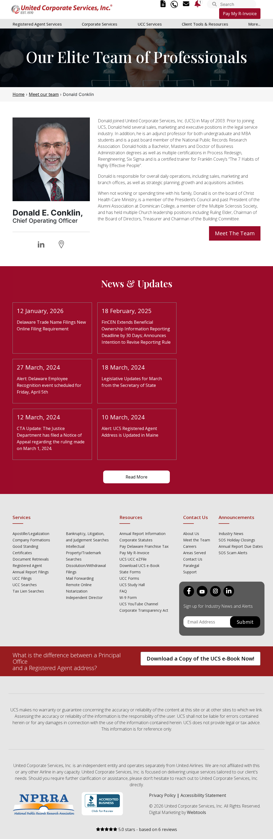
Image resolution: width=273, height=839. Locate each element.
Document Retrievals (31, 559)
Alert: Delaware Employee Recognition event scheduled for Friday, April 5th (49, 385)
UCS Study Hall (132, 584)
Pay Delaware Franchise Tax (143, 546)
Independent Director (84, 597)
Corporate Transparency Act (143, 610)
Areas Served (194, 552)
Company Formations (31, 539)
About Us (191, 533)
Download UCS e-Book (139, 565)
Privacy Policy (162, 795)
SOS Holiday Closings (237, 539)
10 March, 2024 (123, 417)
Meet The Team (235, 233)
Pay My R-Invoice (240, 14)
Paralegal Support (191, 568)
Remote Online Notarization (79, 588)
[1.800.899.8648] (174, 4)
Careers (189, 546)
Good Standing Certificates (25, 549)
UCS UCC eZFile (133, 559)
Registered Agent (27, 565)
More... (254, 24)
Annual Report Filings (31, 571)
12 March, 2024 (38, 417)
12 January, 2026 (40, 311)
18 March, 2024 (123, 367)
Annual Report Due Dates (241, 546)
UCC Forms (129, 578)
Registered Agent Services (37, 24)
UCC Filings (22, 578)
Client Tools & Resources (205, 24)
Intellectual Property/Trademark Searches (83, 553)
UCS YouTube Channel (138, 603)
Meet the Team (196, 539)
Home (19, 94)
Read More (136, 477)
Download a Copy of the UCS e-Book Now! (200, 658)
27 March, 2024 (38, 367)
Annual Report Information (142, 533)
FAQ (123, 591)
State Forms (130, 571)
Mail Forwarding (80, 578)
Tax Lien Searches (28, 591)
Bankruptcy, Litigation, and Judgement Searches (87, 536)
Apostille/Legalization (31, 533)
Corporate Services (99, 24)
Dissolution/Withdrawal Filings (86, 568)
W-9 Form (128, 597)
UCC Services (150, 24)
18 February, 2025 (127, 311)
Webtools (196, 812)
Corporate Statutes (135, 539)
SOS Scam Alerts (233, 552)
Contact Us (192, 559)
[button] (214, 5)
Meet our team (44, 94)
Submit (245, 622)
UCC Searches (25, 584)
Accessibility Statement (203, 795)
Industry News (231, 533)
